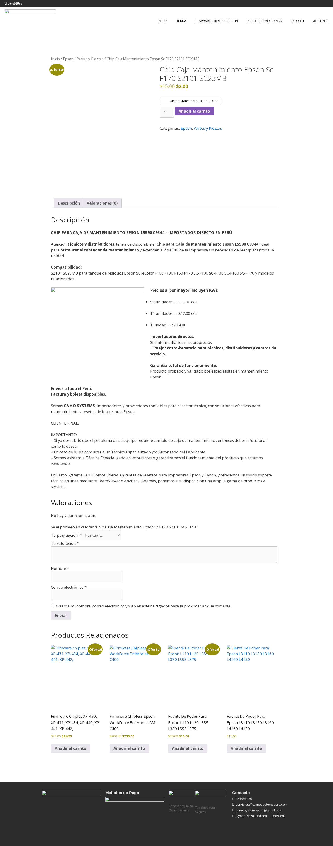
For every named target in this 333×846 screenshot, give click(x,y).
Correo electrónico (69, 587)
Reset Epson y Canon (264, 21)
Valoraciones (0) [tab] (102, 203)
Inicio (162, 21)
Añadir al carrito (194, 111)
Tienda (180, 21)
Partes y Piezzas (90, 58)
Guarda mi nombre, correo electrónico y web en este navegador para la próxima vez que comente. (143, 606)
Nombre (60, 568)
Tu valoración (65, 543)
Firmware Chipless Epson (216, 21)
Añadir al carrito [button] (70, 748)
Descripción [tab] (69, 203)
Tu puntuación (66, 535)
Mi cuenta (320, 21)
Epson (68, 58)
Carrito (297, 21)
